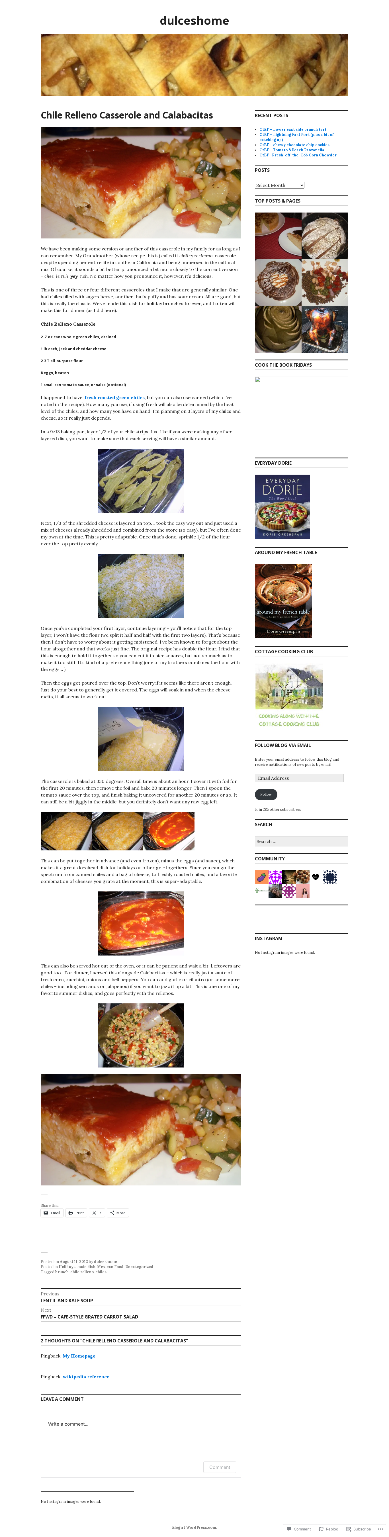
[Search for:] (301, 841)
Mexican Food (110, 1266)
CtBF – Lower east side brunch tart (292, 129)
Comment (219, 1467)
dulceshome (194, 20)
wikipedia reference (86, 1376)
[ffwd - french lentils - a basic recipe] (325, 282)
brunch (62, 1271)
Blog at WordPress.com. (194, 1527)
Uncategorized (139, 1266)
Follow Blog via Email (283, 745)
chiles (101, 1271)
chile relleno (82, 1271)
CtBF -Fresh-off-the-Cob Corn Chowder (298, 155)
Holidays (67, 1266)
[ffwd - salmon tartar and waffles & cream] (278, 282)
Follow (266, 794)
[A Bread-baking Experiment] (325, 236)
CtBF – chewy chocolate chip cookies (294, 144)
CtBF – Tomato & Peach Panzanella (291, 150)
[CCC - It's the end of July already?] (278, 329)
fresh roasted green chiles (114, 397)
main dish (86, 1266)
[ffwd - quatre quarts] (278, 236)
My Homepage (79, 1356)
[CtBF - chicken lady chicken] (325, 329)
